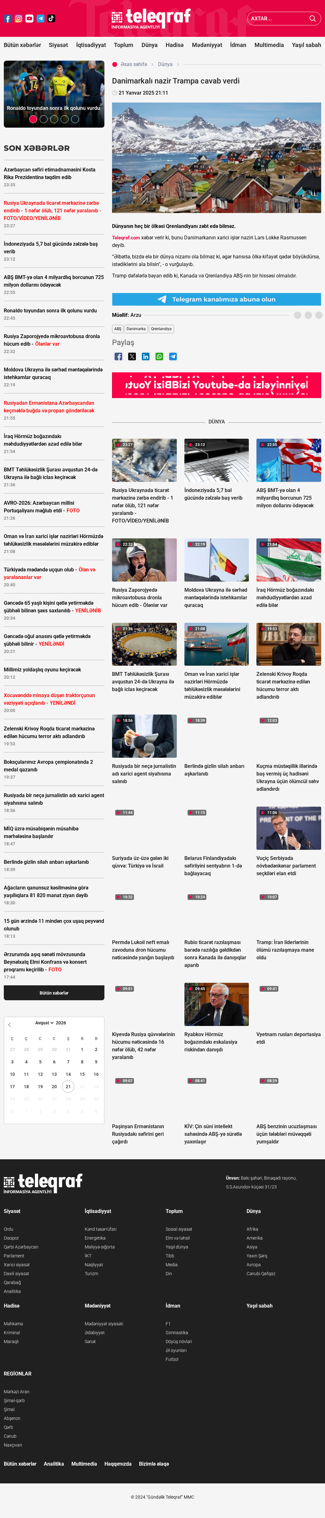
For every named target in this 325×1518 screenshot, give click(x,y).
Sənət (90, 1341)
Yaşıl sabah (306, 45)
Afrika (252, 1229)
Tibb (170, 1255)
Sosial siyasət (179, 1229)
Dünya (150, 45)
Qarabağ (12, 1282)
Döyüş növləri (179, 1341)
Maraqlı (11, 1341)
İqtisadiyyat (91, 45)
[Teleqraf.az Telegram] (40, 18)
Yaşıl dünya (177, 1246)
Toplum (123, 45)
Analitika (12, 1291)
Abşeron (12, 1418)
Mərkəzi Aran (17, 1391)
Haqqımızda (118, 1464)
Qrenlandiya (161, 329)
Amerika (255, 1238)
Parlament (14, 1255)
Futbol (172, 1359)
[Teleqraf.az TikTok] (51, 18)
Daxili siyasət (16, 1273)
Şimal (9, 1409)
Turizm (91, 1273)
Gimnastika (177, 1332)
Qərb (8, 1427)
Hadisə (175, 45)
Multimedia (269, 45)
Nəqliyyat (94, 1264)
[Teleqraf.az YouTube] (29, 18)
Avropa (254, 1264)
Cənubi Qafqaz (261, 1273)
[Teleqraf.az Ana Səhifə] (151, 19)
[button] (33, 119)
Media (172, 1264)
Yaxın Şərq (257, 1255)
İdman (238, 45)
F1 (168, 1323)
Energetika (95, 1238)
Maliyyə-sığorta (100, 1246)
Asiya (252, 1246)
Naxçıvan (13, 1445)
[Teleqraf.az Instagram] (19, 18)
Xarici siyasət (17, 1264)
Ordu (8, 1229)
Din (169, 1273)
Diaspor (11, 1238)
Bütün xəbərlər (22, 45)
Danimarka (136, 329)
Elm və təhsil (178, 1238)
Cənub (10, 1436)
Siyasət (58, 45)
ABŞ (117, 329)
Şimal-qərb (14, 1400)
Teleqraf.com (126, 238)
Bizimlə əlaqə (154, 1464)
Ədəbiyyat (95, 1332)
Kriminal (12, 1332)
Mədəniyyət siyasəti (104, 1323)
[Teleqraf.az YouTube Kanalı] (216, 385)
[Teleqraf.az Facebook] (8, 18)
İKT (88, 1255)
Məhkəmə (13, 1323)
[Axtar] (312, 18)
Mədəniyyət (207, 45)
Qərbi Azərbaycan (21, 1246)
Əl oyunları (176, 1350)
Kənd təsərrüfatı (100, 1229)
